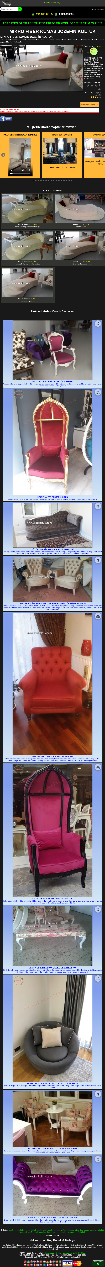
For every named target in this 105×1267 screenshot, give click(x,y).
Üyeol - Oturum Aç (98, 9)
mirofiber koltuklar (66, 1230)
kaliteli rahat (25, 1230)
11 (59, 180)
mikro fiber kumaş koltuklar (85, 1230)
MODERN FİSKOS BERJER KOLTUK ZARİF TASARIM (52, 1148)
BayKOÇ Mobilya (52, 2)
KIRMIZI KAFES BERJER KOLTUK (52, 497)
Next (102, 155)
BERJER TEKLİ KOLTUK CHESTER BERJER (52, 756)
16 (71, 180)
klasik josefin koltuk (50, 1230)
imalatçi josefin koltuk (76, 1232)
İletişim (58, 1253)
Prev (3, 155)
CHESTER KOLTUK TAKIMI (62, 167)
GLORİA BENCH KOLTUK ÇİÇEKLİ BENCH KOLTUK (52, 968)
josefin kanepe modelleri (57, 1232)
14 (66, 180)
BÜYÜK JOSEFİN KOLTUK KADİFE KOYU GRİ (53, 549)
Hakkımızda (49, 1253)
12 (61, 180)
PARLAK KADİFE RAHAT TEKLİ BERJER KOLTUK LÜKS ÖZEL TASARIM (52, 603)
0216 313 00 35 (43, 14)
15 (69, 180)
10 (56, 180)
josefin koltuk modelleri (37, 1232)
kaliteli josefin (36, 1230)
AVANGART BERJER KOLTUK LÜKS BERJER (52, 382)
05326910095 (66, 14)
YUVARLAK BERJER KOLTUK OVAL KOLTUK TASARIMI (52, 1083)
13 (64, 180)
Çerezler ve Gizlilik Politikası (74, 1253)
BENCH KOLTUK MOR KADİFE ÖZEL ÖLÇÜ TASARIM (52, 1218)
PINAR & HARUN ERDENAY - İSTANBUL (20, 135)
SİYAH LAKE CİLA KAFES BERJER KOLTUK (52, 899)
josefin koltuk (14, 1230)
